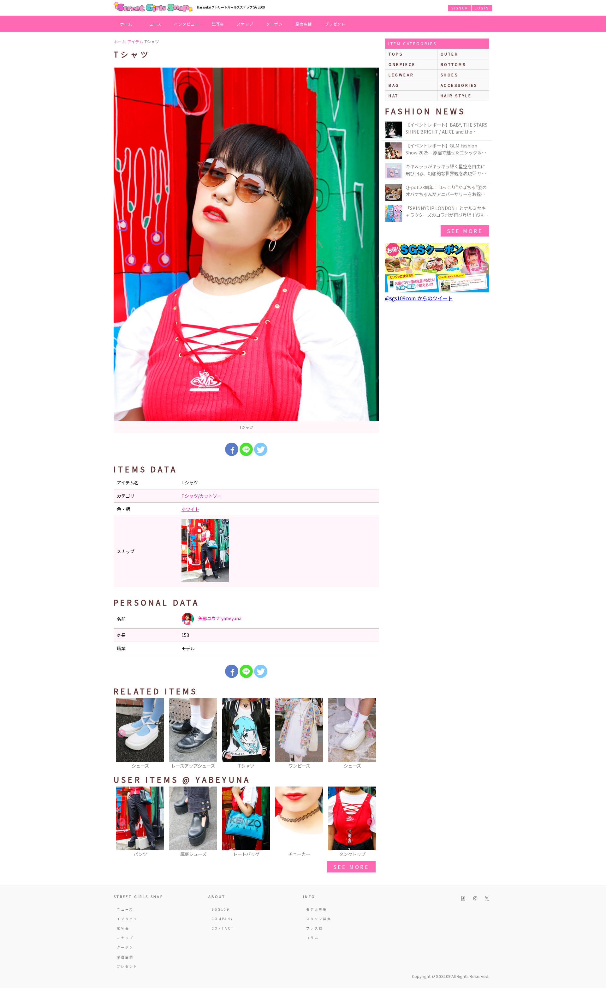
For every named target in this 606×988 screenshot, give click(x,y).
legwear (401, 74)
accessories (459, 85)
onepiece (402, 64)
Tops (396, 54)
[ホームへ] (153, 7)
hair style (456, 95)
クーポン (274, 24)
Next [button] (371, 734)
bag (394, 85)
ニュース (153, 24)
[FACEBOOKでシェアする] (231, 449)
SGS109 (220, 909)
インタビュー (186, 24)
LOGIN (482, 7)
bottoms (453, 64)
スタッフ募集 (318, 918)
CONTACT (223, 928)
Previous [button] (121, 734)
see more (351, 867)
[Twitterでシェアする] (260, 449)
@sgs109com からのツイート (419, 298)
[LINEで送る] (246, 449)
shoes (449, 74)
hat (394, 95)
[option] (246, 250)
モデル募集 (316, 909)
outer (450, 54)
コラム (312, 937)
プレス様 (314, 928)
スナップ (245, 24)
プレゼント (335, 24)
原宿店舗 (303, 24)
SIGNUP (459, 7)
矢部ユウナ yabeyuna (219, 618)
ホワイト (190, 509)
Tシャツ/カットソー (201, 496)
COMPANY (222, 918)
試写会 (218, 24)
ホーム (126, 24)
